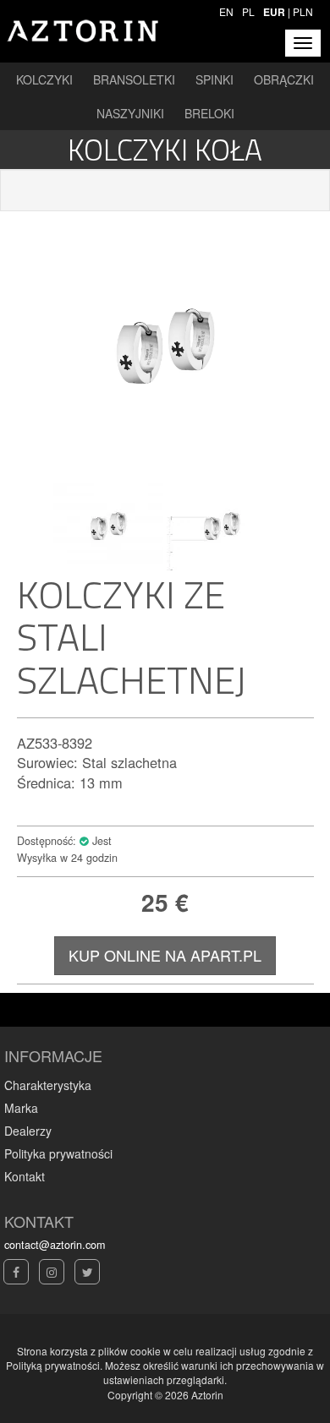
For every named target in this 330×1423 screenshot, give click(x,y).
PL (248, 11)
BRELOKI (209, 113)
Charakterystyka (47, 1085)
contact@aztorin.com (54, 1244)
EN (226, 11)
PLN (303, 11)
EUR (274, 11)
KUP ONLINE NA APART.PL (165, 955)
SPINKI (214, 79)
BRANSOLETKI (134, 79)
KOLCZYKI (44, 79)
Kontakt (24, 1176)
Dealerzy (28, 1130)
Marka (21, 1107)
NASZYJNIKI (130, 113)
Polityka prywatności (58, 1153)
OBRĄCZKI (284, 79)
